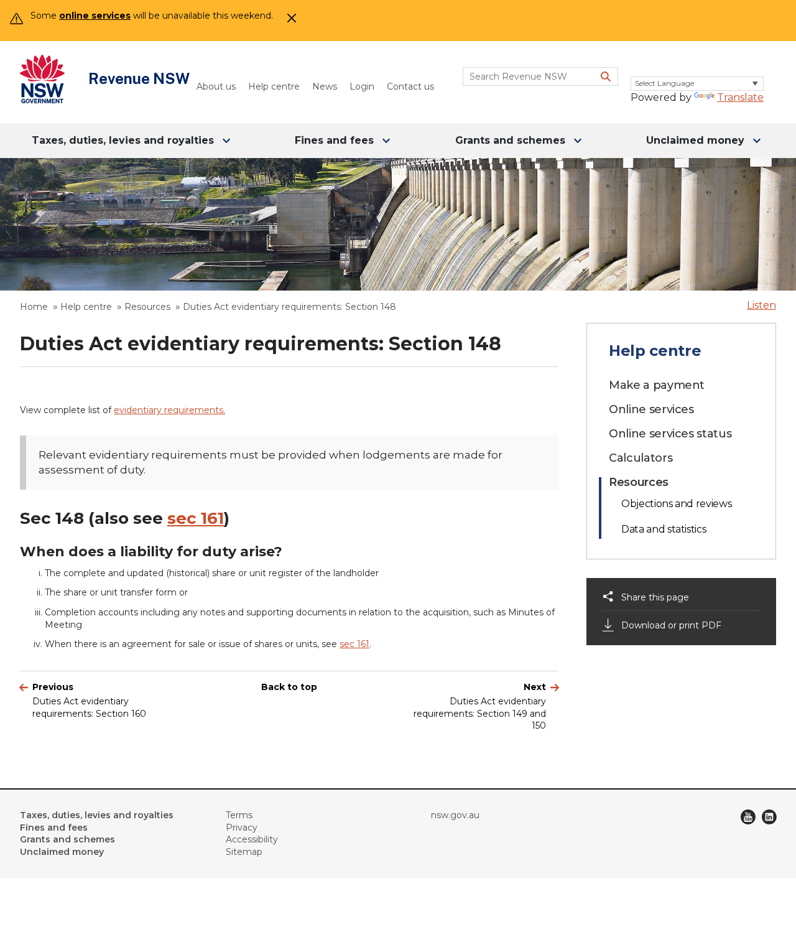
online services (95, 15)
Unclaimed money (695, 140)
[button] (761, 305)
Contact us (410, 86)
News (324, 86)
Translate (740, 97)
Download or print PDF (671, 625)
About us (216, 86)
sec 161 (195, 518)
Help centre (274, 86)
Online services (651, 409)
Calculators (640, 458)
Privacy (241, 827)
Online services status (670, 434)
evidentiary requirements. (169, 410)
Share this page (655, 597)
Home (34, 306)
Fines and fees (334, 140)
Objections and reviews (676, 504)
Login (361, 86)
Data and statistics (663, 529)
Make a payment (657, 385)
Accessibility (252, 839)
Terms (239, 815)
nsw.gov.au (455, 815)
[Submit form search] (606, 77)
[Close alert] (289, 22)
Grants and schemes (510, 140)
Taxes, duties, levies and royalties (123, 140)
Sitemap (244, 851)
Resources (147, 306)
